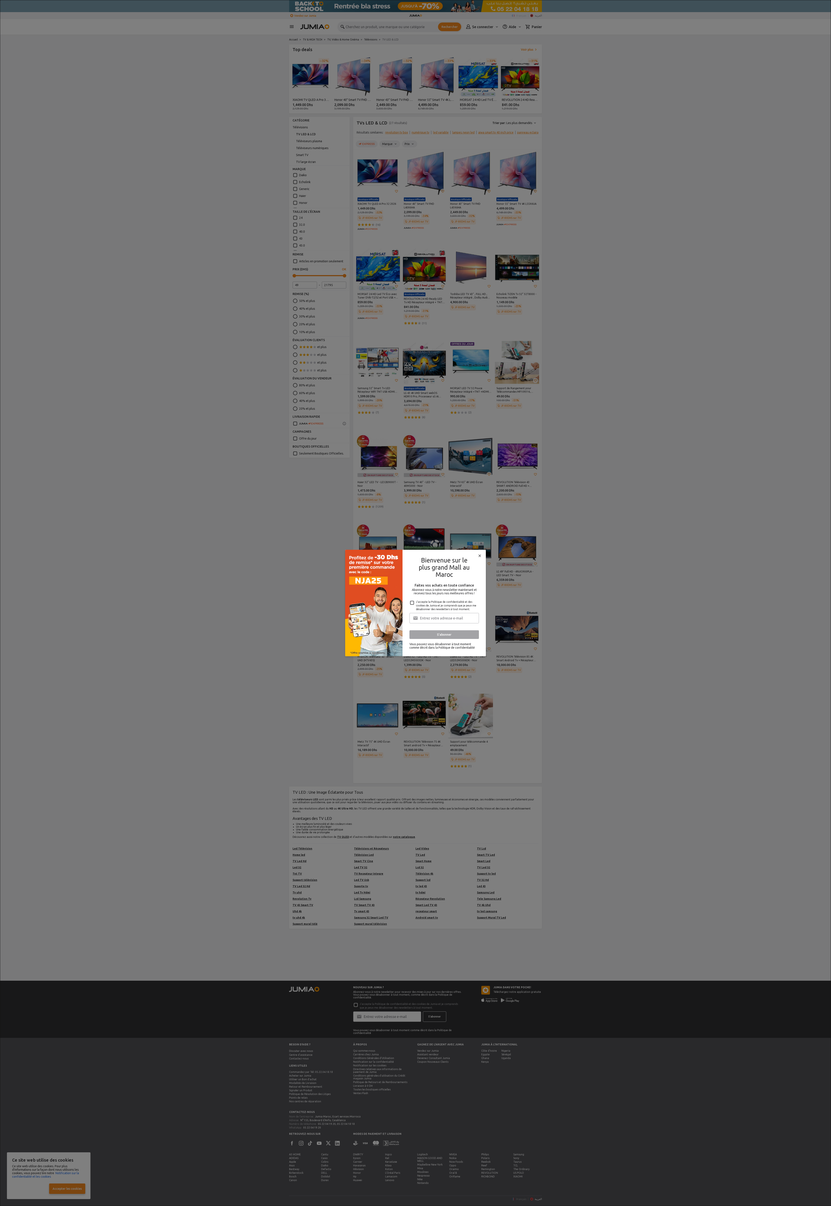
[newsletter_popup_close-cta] (479, 555)
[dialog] (415, 603)
